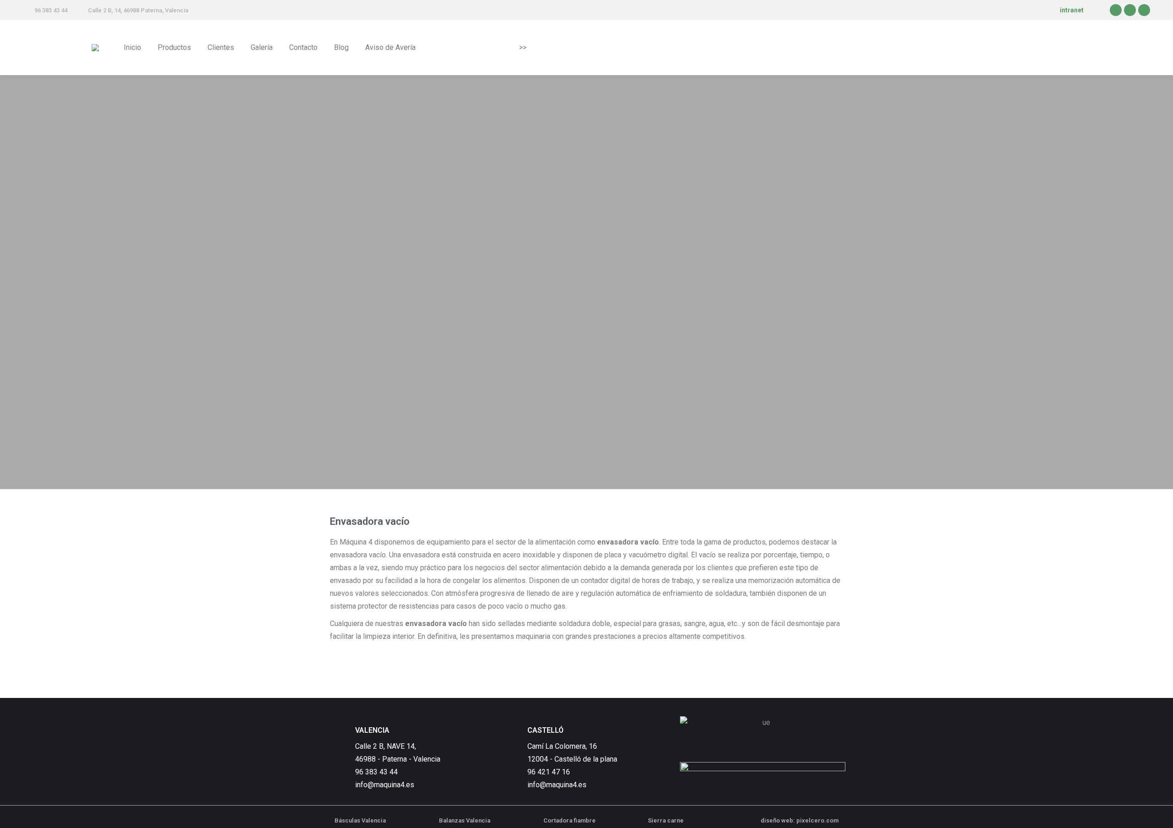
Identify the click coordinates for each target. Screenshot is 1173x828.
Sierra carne (666, 820)
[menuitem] (132, 47)
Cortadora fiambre (569, 820)
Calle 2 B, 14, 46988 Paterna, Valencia (138, 10)
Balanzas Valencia (464, 820)
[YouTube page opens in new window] (1116, 10)
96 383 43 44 (50, 10)
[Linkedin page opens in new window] (1130, 10)
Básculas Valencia (360, 820)
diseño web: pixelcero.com (800, 820)
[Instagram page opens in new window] (1144, 10)
